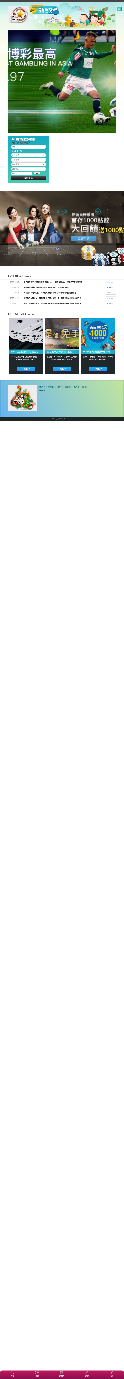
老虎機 (76, 387)
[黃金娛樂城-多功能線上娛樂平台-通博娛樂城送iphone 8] (26, 334)
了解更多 (27, 369)
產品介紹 (41, 387)
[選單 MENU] (119, 9)
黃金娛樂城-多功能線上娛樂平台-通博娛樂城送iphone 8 (38, 351)
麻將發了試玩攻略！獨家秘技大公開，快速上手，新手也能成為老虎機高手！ (52, 282)
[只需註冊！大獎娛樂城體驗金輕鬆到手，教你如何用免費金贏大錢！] (62, 334)
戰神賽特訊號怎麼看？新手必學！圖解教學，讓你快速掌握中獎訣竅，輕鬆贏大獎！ (55, 292)
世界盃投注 (42, 390)
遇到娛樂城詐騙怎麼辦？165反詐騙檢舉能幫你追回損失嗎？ (46, 303)
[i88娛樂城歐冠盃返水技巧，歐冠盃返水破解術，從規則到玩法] (98, 334)
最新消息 (51, 387)
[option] (62, 81)
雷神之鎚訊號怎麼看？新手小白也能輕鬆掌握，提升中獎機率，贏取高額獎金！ (53, 287)
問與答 (59, 387)
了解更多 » (62, 245)
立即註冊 (85, 387)
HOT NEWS (19, 276)
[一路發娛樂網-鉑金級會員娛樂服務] (62, 81)
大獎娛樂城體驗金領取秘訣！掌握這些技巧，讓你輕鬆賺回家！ (47, 298)
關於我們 (68, 387)
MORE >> (110, 282)
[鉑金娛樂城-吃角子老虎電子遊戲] (18, 14)
